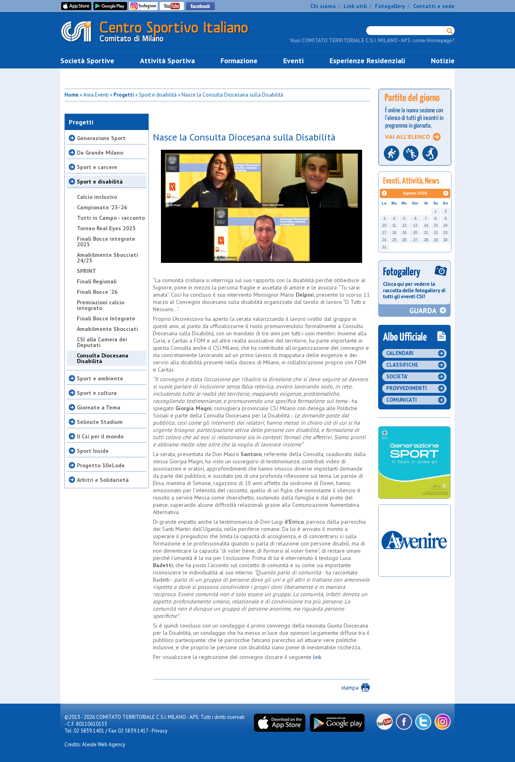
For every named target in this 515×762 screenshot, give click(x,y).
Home (71, 94)
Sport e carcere (97, 167)
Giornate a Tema (98, 407)
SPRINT (86, 271)
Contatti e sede (434, 6)
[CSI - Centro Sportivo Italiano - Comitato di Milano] (161, 43)
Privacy (159, 730)
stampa (349, 687)
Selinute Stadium (100, 421)
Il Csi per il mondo (100, 436)
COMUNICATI (401, 399)
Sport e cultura (97, 392)
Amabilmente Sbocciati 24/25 (107, 257)
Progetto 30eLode (101, 465)
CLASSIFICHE (402, 364)
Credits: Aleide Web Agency (94, 744)
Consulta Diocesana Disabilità (102, 358)
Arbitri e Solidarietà (103, 479)
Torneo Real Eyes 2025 (106, 228)
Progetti (123, 94)
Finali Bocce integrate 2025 (106, 241)
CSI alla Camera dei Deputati (102, 342)
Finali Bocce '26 (97, 291)
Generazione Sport (101, 138)
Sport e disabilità (100, 181)
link (317, 657)
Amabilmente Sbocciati (107, 328)
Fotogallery (390, 6)
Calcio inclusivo (97, 196)
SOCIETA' (397, 376)
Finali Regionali (97, 281)
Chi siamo (323, 6)
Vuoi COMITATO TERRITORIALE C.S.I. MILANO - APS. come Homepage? (372, 40)
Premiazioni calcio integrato (100, 305)
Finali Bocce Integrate (106, 318)
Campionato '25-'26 (102, 207)
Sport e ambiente (100, 378)
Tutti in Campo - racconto (111, 217)
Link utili (355, 6)
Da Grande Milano (100, 152)
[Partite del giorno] (414, 168)
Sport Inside (93, 450)
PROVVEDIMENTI (406, 388)
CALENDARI (400, 353)
